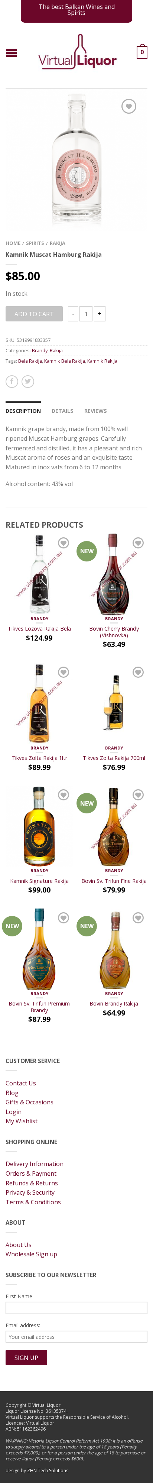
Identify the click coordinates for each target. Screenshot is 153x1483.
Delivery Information (35, 1164)
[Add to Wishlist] (128, 106)
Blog (12, 1093)
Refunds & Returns (32, 1183)
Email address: (23, 1325)
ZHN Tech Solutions (47, 1470)
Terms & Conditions (33, 1202)
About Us (19, 1245)
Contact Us (21, 1083)
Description (23, 410)
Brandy (40, 350)
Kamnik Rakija (102, 360)
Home (13, 243)
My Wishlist (22, 1121)
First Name (19, 1296)
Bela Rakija (30, 360)
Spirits (35, 243)
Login (14, 1112)
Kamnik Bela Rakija (64, 360)
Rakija (57, 243)
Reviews (95, 410)
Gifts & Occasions (29, 1102)
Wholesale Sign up (31, 1254)
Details (63, 410)
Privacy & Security (30, 1192)
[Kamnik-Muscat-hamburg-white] (76, 159)
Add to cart (34, 314)
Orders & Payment (31, 1173)
